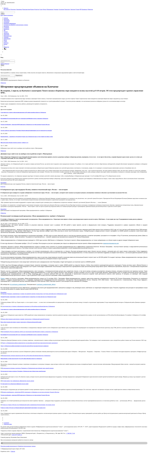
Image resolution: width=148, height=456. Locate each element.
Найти (2, 13)
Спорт (41, 9)
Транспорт (67, 9)
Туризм (77, 9)
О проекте (6, 27)
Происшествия (26, 9)
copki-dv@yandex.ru (17, 434)
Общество (90, 9)
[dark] (5, 49)
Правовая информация (10, 23)
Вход (2, 15)
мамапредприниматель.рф (111, 243)
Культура (36, 9)
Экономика (19, 9)
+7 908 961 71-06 (70, 433)
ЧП (80, 9)
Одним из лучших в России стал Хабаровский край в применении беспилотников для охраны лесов (23, 407)
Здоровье (56, 9)
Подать (3, 278)
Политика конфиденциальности (9, 446)
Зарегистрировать (8, 15)
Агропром (61, 9)
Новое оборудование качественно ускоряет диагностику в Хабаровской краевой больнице (21, 322)
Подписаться (19, 75)
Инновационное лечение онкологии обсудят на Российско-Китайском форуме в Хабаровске (21, 358)
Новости (6, 8)
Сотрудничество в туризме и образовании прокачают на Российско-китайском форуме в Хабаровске (23, 112)
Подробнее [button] (3, 182)
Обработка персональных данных (27, 446)
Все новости (7, 9)
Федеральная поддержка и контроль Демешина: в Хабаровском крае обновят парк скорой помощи (23, 371)
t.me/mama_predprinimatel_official (46, 284)
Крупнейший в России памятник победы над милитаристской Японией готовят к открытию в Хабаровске (24, 118)
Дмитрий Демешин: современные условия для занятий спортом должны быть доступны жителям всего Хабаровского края (28, 296)
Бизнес (32, 9)
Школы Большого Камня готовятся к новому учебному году (14, 142)
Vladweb (13, 451)
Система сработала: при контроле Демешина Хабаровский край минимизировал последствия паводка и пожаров (26, 130)
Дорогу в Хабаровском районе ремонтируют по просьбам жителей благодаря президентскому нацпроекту (25, 345)
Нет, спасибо (4, 78)
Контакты (6, 26)
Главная (6, 18)
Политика (13, 9)
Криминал (84, 9)
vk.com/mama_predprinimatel (18, 284)
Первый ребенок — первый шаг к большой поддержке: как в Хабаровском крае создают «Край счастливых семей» (27, 136)
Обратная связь (8, 424)
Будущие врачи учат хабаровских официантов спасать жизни (14, 383)
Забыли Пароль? (5, 63)
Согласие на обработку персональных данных (16, 24)
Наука (44, 9)
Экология (72, 9)
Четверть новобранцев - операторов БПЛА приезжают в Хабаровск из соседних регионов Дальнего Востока (25, 124)
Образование (49, 9)
